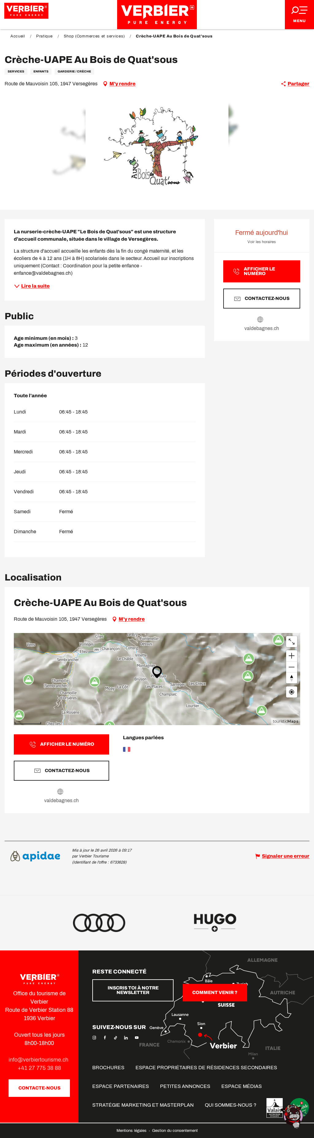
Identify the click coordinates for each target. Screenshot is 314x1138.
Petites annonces (185, 1086)
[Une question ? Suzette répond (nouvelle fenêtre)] (292, 1116)
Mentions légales (132, 1130)
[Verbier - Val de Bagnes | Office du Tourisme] (157, 14)
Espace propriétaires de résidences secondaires (206, 1067)
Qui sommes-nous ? (230, 1105)
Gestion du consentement (175, 1130)
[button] (157, 146)
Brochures (108, 1067)
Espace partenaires (120, 1086)
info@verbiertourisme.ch (39, 1060)
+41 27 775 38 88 (39, 1068)
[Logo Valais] (274, 1108)
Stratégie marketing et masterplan (143, 1105)
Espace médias (241, 1086)
